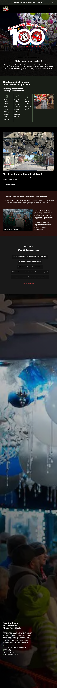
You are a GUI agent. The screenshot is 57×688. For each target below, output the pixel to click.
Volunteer (50, 8)
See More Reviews (28, 283)
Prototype (34, 8)
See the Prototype (10, 184)
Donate (42, 8)
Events (26, 8)
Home (18, 8)
